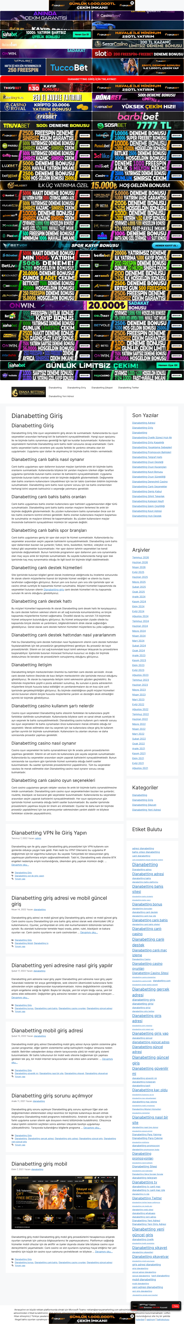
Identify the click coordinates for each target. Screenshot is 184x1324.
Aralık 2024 (138, 596)
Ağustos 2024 (140, 616)
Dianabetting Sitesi (144, 1166)
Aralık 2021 (138, 748)
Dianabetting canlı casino (146, 931)
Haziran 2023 (140, 684)
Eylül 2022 (138, 704)
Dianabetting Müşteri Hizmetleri (146, 1109)
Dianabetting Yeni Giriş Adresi (149, 1224)
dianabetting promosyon (146, 1145)
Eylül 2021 (138, 763)
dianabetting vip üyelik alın (142, 1206)
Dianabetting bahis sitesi (147, 889)
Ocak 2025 (138, 591)
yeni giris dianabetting (142, 1291)
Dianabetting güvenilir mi (26, 1073)
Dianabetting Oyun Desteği (147, 462)
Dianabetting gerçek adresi (41, 1138)
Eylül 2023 (138, 670)
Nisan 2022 (138, 729)
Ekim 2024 (138, 606)
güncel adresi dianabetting (144, 1272)
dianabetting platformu (140, 1142)
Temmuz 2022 (140, 714)
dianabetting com (161, 980)
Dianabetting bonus (24, 1008)
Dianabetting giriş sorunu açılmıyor (52, 1096)
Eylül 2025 (138, 572)
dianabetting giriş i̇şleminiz (142, 1026)
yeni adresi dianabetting (147, 1287)
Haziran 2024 (140, 626)
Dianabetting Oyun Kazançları (149, 466)
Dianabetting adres (142, 869)
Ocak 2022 (138, 743)
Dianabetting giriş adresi (66, 1138)
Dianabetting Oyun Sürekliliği (148, 476)
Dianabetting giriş (54, 589)
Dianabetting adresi (148, 874)
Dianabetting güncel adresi (99, 1008)
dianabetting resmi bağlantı (142, 1163)
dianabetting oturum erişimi (142, 1131)
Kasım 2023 (139, 660)
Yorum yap (20, 879)
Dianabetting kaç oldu (150, 1090)
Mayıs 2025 (139, 582)
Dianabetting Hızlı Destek (146, 515)
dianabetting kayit (141, 1085)
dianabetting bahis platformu (145, 882)
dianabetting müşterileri (141, 1113)
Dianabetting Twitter (128, 387)
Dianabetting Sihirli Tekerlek (148, 496)
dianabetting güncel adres (150, 1042)
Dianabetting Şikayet (102, 387)
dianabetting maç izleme (144, 1101)
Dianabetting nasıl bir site (51, 1073)
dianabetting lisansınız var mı (143, 1095)
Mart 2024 (138, 640)
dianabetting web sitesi (142, 1209)
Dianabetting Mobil (24, 943)
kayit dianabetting (160, 1275)
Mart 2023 (138, 699)
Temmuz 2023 (140, 680)
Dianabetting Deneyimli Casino (150, 481)
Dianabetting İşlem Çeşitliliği (148, 506)
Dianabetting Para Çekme (147, 1138)
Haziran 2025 (140, 577)
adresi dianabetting (143, 848)
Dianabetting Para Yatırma (146, 1134)
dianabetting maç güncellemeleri (144, 1098)
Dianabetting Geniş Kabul (147, 491)
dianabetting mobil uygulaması (143, 1106)
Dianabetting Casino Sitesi (150, 973)
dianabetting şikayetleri (142, 1252)
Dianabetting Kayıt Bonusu (147, 471)
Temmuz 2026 (140, 557)
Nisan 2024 (139, 635)
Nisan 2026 (139, 567)
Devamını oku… (20, 864)
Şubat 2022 (139, 738)
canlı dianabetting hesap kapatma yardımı (147, 860)
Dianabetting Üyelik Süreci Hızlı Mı (152, 437)
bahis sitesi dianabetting (146, 852)
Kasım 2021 (139, 753)
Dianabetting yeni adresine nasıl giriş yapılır (62, 965)
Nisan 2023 (139, 694)
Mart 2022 (138, 733)
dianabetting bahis (141, 878)
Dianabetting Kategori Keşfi (148, 501)
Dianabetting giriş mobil (39, 1164)
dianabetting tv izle (140, 1194)
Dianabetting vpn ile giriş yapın (29, 876)
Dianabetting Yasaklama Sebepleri (152, 447)
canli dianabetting (141, 855)
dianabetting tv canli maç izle (148, 1190)
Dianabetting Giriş (76, 387)
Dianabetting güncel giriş (91, 1138)
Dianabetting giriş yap (150, 1033)
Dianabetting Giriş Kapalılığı (148, 442)
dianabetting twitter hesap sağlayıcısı (146, 1202)
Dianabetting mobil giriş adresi (47, 1030)
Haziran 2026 (140, 562)
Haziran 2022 (140, 719)
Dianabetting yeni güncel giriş (148, 1232)
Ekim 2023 (138, 665)
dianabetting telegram (144, 1177)
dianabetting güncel (142, 1038)
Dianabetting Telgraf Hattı (147, 457)
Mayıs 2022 (139, 724)
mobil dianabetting (144, 1279)
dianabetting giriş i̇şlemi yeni (143, 1029)
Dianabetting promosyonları (142, 1156)
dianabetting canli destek (145, 912)
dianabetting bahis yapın (141, 900)
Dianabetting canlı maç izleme (149, 952)
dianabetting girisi (142, 1003)
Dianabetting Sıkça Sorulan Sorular (147, 1174)
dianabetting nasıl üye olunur (145, 1127)
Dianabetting (55, 387)
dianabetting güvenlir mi (144, 1078)
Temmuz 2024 (140, 621)
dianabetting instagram (144, 1081)
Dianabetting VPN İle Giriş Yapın (49, 833)
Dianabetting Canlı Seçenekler (149, 486)
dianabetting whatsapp (143, 1213)
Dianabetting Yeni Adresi (61, 396)
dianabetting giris (143, 999)
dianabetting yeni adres (144, 1216)
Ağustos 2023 (140, 675)
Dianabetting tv (41, 943)
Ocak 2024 (138, 650)
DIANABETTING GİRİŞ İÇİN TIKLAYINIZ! (92, 79)
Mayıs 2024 (139, 631)
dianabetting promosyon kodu (145, 1149)
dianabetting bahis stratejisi (142, 896)
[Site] (46, 135)
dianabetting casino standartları (144, 977)
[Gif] (92, 185)
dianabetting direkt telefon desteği (145, 985)
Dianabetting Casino (141, 959)
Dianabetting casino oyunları (72, 1008)
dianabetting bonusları (142, 908)
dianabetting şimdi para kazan (143, 1261)
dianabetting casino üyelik (142, 981)
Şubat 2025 (139, 586)
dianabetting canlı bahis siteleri (146, 924)
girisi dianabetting (140, 1268)
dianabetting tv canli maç (146, 1186)
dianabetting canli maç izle (144, 916)
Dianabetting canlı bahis (46, 1008)
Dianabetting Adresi (143, 422)
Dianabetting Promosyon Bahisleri (151, 452)
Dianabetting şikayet (74, 1073)
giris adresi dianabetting (146, 1264)
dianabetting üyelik (143, 1239)
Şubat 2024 (139, 645)
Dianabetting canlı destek (148, 942)
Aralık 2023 (138, 655)
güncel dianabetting (141, 1276)
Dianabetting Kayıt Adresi (147, 511)
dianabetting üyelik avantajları (143, 1243)
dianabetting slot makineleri (142, 1171)
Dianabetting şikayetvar (96, 1073)
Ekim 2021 (138, 758)
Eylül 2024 (138, 611)
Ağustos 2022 (140, 709)
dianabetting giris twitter (143, 1011)
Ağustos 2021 (140, 768)
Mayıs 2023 (139, 689)
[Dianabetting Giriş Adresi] (29, 391)
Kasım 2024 (139, 601)
